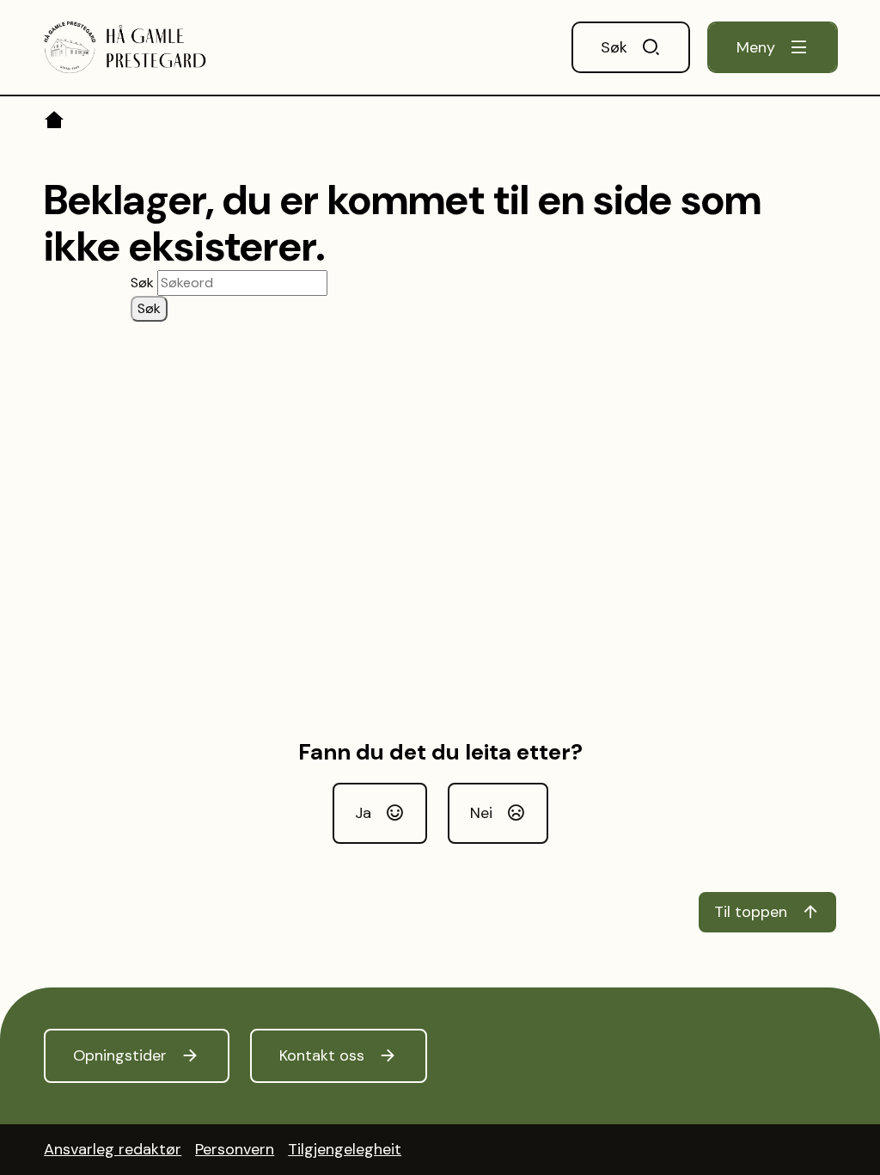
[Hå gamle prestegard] (125, 47)
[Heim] (55, 123)
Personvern (234, 1149)
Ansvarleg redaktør (112, 1149)
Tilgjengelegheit (344, 1149)
